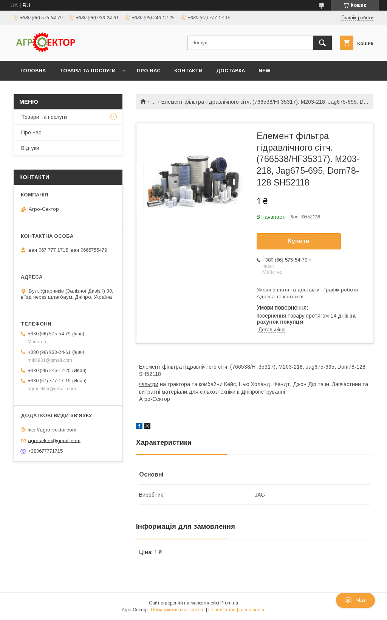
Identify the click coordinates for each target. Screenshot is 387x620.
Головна (33, 70)
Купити (299, 241)
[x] (147, 427)
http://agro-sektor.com (52, 430)
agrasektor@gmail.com (54, 440)
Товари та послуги (87, 70)
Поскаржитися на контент (178, 609)
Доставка (230, 70)
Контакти (188, 70)
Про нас (149, 70)
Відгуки (30, 148)
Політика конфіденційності (237, 609)
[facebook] (139, 427)
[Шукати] (322, 43)
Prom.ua (229, 603)
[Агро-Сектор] (46, 51)
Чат (361, 600)
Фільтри (148, 384)
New (264, 70)
